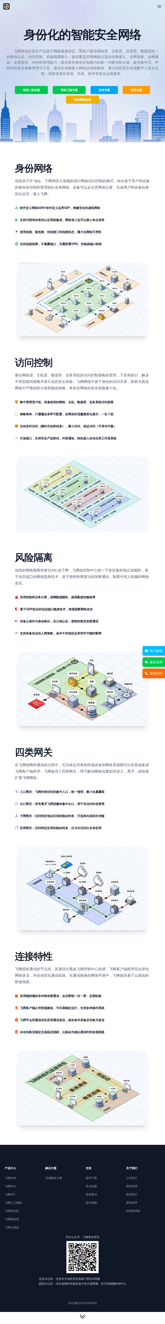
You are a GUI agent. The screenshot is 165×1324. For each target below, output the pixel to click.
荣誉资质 (131, 1186)
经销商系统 (133, 1211)
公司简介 (131, 1178)
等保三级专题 (69, 90)
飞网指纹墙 (12, 1219)
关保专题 (104, 90)
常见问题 (91, 1186)
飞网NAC (10, 1186)
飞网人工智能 (13, 1202)
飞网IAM (10, 1178)
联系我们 (131, 1194)
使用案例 (91, 1194)
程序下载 (91, 1178)
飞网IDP (10, 1194)
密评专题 (136, 90)
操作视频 (91, 1202)
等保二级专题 (31, 90)
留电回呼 (131, 1202)
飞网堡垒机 (12, 1211)
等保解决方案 (53, 1178)
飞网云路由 (12, 1227)
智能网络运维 (82, 99)
